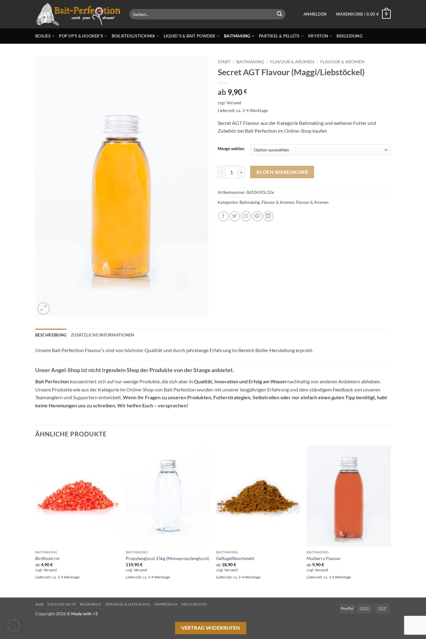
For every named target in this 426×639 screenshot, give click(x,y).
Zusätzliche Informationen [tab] (102, 334)
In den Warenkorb (282, 172)
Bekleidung (349, 35)
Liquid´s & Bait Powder (189, 35)
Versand (233, 102)
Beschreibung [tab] (50, 334)
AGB (39, 604)
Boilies (43, 35)
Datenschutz (61, 604)
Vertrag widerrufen (210, 628)
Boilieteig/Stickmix (133, 35)
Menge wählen (231, 149)
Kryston (318, 35)
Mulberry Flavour (324, 558)
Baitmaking (237, 35)
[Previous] (35, 521)
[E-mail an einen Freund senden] (246, 216)
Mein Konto (194, 604)
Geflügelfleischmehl (235, 558)
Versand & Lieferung (128, 604)
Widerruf (90, 604)
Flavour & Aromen (292, 61)
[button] (315, 14)
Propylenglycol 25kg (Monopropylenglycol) (167, 558)
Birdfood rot (47, 558)
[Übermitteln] (279, 14)
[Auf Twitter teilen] (235, 216)
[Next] (390, 521)
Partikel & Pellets (279, 35)
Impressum (166, 604)
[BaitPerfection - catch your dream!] (77, 14)
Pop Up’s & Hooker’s (81, 35)
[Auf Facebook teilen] (223, 216)
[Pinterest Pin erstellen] (257, 216)
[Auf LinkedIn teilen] (268, 216)
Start (224, 61)
